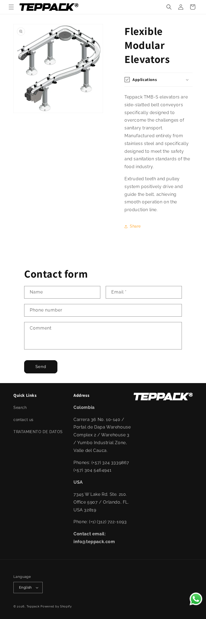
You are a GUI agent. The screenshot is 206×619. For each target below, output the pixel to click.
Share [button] (135, 226)
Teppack (33, 606)
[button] (11, 7)
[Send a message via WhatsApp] (196, 599)
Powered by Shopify (56, 606)
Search (20, 407)
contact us (23, 420)
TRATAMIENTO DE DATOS (38, 432)
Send (40, 366)
